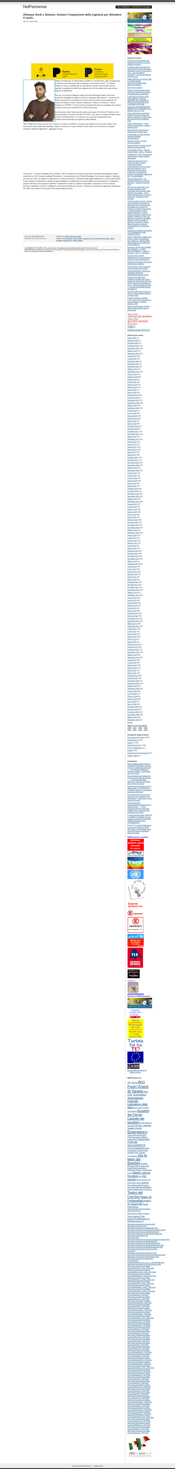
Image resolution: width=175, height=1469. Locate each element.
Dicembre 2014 (133, 525)
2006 (140, 728)
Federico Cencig (88, 238)
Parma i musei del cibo (138, 1186)
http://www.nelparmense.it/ (137, 1226)
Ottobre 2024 (132, 351)
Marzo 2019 (131, 393)
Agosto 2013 (132, 567)
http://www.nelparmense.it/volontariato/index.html (145, 1245)
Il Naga (142, 1166)
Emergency (137, 1132)
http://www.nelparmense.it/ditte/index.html (142, 1228)
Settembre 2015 (133, 502)
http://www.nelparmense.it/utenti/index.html (143, 1232)
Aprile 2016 (131, 483)
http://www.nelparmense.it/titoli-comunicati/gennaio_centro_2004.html (141, 1271)
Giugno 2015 (132, 509)
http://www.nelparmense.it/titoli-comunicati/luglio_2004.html (138, 1294)
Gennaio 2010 (132, 678)
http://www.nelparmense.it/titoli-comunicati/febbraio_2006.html (138, 1374)
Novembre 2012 (133, 590)
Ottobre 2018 (132, 405)
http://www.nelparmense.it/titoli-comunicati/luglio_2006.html (138, 1394)
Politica (78, 236)
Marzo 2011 (131, 642)
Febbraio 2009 (132, 707)
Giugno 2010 (132, 665)
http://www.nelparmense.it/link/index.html (142, 1241)
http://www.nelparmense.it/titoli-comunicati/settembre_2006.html (139, 1401)
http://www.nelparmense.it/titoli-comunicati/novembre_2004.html (139, 1309)
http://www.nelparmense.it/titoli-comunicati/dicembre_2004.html (139, 1313)
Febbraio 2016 (132, 489)
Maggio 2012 (132, 606)
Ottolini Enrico (67, 240)
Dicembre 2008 (133, 712)
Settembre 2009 (133, 689)
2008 (129, 728)
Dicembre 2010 (133, 650)
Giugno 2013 (132, 572)
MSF (140, 1176)
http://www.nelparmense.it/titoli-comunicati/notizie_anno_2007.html (140, 1417)
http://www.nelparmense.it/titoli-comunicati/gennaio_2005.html (138, 1321)
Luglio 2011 (131, 632)
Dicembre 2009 (133, 681)
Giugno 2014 (132, 541)
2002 (140, 730)
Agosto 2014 (132, 535)
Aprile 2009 (131, 702)
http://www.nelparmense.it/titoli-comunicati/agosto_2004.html (138, 1298)
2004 (129, 730)
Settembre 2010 (133, 657)
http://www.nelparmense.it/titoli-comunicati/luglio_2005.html (138, 1344)
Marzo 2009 (131, 704)
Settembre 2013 (133, 564)
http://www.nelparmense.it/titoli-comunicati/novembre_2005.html (139, 1359)
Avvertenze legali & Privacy (138, 1213)
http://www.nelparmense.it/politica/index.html (143, 1243)
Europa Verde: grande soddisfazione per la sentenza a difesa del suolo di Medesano (139, 257)
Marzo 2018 (131, 424)
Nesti (138, 1180)
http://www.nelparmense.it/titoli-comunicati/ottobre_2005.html (138, 1355)
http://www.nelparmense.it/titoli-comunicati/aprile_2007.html (138, 1432)
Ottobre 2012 (132, 593)
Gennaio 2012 (132, 616)
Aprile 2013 (131, 577)
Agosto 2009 (132, 691)
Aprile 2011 (131, 639)
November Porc (145, 1180)
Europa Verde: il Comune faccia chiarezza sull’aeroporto (139, 146)
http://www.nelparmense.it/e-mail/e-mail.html (137, 1237)
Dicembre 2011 (133, 619)
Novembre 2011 (133, 621)
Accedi (129, 722)
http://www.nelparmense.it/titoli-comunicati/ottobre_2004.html (138, 1306)
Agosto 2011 (132, 629)
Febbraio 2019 (132, 395)
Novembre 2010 (133, 652)
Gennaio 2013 (132, 585)
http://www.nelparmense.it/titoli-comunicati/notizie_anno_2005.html (140, 1317)
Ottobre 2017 (132, 437)
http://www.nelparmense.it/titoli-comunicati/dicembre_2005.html (139, 1363)
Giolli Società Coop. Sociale (137, 1151)
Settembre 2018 (133, 408)
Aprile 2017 (131, 452)
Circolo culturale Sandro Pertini (139, 1127)
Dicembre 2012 (133, 587)
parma (145, 1182)
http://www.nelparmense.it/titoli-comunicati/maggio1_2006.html (139, 1386)
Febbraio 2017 (132, 457)
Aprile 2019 (131, 390)
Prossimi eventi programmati (138, 753)
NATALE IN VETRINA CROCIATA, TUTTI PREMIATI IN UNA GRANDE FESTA (139, 232)
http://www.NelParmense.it (81, 1466)
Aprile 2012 (131, 608)
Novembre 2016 (133, 465)
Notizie (130, 743)
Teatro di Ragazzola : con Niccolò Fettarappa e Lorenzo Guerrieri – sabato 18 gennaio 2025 (138, 182)
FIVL (135, 1139)
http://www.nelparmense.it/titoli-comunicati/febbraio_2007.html (138, 1424)
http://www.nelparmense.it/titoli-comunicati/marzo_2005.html (138, 1328)
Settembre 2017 (133, 439)
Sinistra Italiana (78, 240)
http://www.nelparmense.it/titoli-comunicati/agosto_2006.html (138, 1397)
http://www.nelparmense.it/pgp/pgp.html (142, 1253)
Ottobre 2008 (132, 717)
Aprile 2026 (131, 338)
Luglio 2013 (131, 569)
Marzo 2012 (131, 611)
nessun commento (30, 21)
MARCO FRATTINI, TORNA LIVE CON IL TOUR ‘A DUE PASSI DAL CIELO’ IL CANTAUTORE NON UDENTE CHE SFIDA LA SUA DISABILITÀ (139, 241)
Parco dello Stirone (134, 1183)
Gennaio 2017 (132, 460)
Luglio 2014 (131, 538)
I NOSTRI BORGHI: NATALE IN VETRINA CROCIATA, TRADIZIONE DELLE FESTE (138, 273)
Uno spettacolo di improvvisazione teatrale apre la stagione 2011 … (139, 805)
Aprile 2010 (131, 670)
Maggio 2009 (132, 699)
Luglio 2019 (131, 382)
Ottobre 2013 (132, 561)
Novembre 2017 (133, 434)
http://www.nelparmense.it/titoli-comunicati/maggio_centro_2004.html (141, 1286)
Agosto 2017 (132, 442)
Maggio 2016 (132, 481)
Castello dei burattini (135, 1120)
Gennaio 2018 (132, 429)
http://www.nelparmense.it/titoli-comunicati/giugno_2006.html (138, 1390)
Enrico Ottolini (77, 238)
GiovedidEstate (132, 1156)
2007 (135, 728)
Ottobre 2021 (132, 369)
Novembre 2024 (133, 348)
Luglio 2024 (131, 359)
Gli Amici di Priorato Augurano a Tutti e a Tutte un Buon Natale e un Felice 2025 (139, 293)
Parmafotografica (134, 1185)
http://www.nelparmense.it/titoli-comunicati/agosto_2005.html (138, 1348)
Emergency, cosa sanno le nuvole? (139, 799)
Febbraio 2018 (132, 426)
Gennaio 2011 (132, 647)
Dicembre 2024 (133, 346)
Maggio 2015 (132, 512)
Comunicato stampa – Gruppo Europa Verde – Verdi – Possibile (139, 151)
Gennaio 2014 (132, 554)
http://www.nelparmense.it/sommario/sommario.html (146, 1230)
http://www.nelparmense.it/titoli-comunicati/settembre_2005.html (139, 1351)
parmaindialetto (145, 1187)
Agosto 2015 (132, 504)
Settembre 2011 (133, 626)
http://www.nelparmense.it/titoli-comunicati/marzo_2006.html (138, 1378)
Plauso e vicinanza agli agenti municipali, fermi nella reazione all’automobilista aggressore (139, 92)
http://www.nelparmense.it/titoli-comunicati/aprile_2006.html (138, 1382)
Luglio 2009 (131, 694)
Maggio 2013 (132, 574)
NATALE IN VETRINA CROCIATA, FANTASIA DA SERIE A (139, 263)
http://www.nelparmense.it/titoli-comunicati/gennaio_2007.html (138, 1420)
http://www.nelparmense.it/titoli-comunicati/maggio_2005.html (138, 1336)
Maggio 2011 (132, 637)
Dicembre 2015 (133, 494)
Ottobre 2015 (132, 499)
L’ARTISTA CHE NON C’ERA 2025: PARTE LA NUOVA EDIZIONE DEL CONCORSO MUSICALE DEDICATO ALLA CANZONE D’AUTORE (138, 100)
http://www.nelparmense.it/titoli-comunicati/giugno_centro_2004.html (141, 1290)
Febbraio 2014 (132, 551)
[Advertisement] (72, 44)
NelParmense (35, 6)
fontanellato (144, 1139)
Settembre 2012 (133, 595)
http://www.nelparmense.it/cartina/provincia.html (145, 1247)
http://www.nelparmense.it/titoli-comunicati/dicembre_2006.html (139, 1413)
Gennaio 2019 (132, 398)
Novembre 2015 (133, 496)
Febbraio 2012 (132, 613)
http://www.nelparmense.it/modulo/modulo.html (144, 1234)
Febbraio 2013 (132, 582)
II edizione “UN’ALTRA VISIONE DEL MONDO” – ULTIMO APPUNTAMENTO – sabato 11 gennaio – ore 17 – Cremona (139, 250)
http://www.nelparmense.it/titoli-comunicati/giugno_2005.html (138, 1340)
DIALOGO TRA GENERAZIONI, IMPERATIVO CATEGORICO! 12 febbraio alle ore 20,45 (139, 109)
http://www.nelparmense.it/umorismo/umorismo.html (146, 1255)
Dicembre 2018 (133, 400)
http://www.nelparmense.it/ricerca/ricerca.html (144, 1264)
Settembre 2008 (133, 720)
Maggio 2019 (132, 387)
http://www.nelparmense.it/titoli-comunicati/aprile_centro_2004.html (140, 1283)
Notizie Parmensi (70, 236)
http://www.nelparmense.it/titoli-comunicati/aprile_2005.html (138, 1332)
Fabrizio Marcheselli (134, 1135)
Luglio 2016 (131, 476)
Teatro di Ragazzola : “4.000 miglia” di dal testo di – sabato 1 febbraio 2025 (139, 125)
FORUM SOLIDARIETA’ (136, 1144)
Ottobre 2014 (132, 530)
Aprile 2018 (131, 421)
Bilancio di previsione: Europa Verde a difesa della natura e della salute (138, 308)
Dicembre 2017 (133, 431)
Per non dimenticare (134, 748)
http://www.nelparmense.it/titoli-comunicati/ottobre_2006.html (138, 1405)
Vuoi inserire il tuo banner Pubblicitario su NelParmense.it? (138, 1218)
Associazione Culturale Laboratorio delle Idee (137, 1102)
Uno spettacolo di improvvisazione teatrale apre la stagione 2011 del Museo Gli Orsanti (138, 810)
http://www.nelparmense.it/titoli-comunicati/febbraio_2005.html (138, 1325)
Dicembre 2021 (133, 364)
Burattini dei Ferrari (138, 1113)
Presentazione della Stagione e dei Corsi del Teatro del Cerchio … (139, 778)
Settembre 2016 (133, 470)
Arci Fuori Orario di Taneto (138, 1086)
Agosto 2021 (132, 374)
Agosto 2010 (132, 660)
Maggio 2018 (132, 418)
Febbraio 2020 (132, 377)
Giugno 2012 (132, 603)
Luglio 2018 (131, 413)
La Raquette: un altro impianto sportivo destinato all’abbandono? (138, 136)
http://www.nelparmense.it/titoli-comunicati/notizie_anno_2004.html (140, 1267)
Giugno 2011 (132, 634)
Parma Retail (133, 1189)
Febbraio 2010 (132, 676)
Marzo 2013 (131, 580)
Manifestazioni (132, 740)
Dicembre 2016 (133, 463)
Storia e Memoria (145, 1189)
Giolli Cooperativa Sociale (138, 1149)
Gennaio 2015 (132, 522)
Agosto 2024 (132, 356)
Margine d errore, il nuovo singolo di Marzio (137, 142)
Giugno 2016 (132, 478)
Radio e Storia (132, 756)
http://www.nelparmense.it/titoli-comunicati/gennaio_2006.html (138, 1371)
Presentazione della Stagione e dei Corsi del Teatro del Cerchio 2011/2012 (138, 782)
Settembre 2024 (133, 354)
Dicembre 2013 (133, 556)
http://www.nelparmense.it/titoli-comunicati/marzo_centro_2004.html (140, 1279)
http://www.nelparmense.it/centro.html (141, 1224)
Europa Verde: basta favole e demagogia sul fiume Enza (138, 131)
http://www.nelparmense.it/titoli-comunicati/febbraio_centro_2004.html (141, 1275)
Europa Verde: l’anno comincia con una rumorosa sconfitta (138, 267)
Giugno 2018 (132, 416)
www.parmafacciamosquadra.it (138, 1209)
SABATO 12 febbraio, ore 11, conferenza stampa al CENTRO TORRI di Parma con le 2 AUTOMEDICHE (139, 820)
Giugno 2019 (132, 385)
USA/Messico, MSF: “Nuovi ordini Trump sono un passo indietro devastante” (139, 156)
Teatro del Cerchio (135, 1194)
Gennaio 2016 (132, 491)
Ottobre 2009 (132, 686)
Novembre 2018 (133, 403)
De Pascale (68, 238)
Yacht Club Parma (134, 1211)
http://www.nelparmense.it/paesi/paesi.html (143, 1257)
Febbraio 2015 (132, 520)
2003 (135, 730)
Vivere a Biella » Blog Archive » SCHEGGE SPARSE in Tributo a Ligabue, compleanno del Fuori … (139, 767)
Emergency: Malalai (134, 88)
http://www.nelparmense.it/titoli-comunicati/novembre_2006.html (139, 1409)
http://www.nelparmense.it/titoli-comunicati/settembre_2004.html (139, 1302)
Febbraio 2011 (132, 644)
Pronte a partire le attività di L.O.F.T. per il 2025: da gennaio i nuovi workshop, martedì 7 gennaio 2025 (139, 301)
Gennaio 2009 (132, 709)
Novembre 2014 (133, 528)
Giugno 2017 (132, 447)
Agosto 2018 (132, 411)
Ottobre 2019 (132, 380)
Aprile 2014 (131, 546)
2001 (146, 730)
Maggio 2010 (132, 668)
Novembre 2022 (133, 361)
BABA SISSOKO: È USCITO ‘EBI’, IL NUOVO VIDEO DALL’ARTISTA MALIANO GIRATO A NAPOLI (139, 82)
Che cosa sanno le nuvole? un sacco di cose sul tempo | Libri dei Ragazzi (138, 796)
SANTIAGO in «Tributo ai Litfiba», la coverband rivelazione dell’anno (139, 790)
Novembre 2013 (133, 559)
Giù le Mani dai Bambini (137, 1159)
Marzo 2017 (131, 455)
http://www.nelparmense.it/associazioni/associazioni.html (148, 1240)
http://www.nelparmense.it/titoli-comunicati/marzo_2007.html (138, 1428)
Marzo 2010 (131, 673)
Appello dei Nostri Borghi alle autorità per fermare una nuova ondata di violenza (138, 62)
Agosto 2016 (132, 473)
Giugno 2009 (132, 696)
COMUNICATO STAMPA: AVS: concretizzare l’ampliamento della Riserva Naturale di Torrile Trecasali (61, 248)
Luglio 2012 (131, 600)
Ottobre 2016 (132, 468)
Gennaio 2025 (132, 343)
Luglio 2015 (131, 507)
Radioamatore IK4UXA (138, 330)
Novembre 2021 (133, 367)
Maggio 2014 (132, 543)
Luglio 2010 (131, 663)
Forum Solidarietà (136, 1148)
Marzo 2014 (131, 548)
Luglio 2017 (131, 444)
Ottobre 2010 (132, 655)
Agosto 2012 (132, 598)
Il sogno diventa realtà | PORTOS (139, 815)
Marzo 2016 (131, 486)
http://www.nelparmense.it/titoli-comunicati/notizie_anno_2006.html (140, 1367)
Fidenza (138, 1137)
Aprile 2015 (131, 515)
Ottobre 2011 (132, 624)
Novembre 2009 (133, 683)
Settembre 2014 (133, 533)
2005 (146, 728)
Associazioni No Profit (135, 737)
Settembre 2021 (133, 372)
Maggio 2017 (132, 450)
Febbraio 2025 (132, 341)
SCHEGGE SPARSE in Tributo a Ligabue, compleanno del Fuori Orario (139, 771)
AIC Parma (132, 1082)
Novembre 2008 (133, 715)
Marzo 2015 (131, 517)
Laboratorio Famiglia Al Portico (136, 1169)
